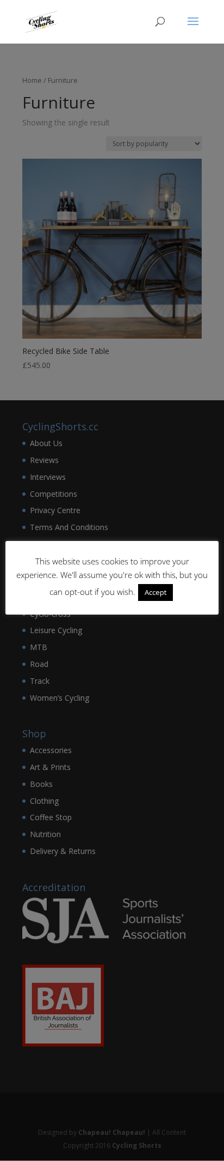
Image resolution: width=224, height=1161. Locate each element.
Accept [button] (155, 592)
